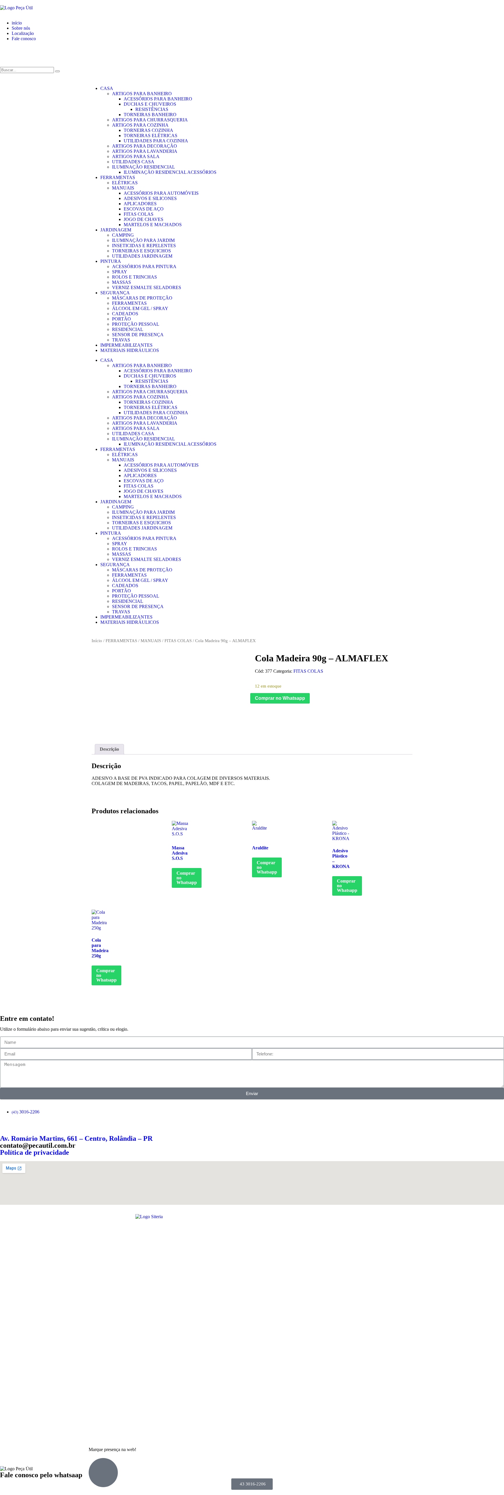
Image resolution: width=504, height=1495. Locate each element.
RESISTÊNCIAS (151, 109)
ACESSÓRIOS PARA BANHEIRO (158, 98)
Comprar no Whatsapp (280, 698)
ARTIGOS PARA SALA (136, 156)
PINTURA (110, 261)
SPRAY (119, 271)
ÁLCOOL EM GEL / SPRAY (140, 308)
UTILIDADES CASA (133, 161)
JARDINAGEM (115, 229)
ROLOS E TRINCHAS (134, 276)
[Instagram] (23, 53)
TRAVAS (121, 339)
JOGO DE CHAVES (143, 219)
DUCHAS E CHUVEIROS (150, 104)
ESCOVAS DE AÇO (144, 208)
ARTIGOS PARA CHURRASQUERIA (150, 119)
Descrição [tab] (109, 749)
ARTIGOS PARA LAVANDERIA (144, 151)
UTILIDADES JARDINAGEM (142, 256)
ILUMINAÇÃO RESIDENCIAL (143, 166)
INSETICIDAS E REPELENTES (144, 245)
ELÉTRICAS (125, 182)
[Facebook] (7, 53)
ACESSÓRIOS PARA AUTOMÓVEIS (161, 193)
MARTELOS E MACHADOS (153, 224)
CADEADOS (125, 313)
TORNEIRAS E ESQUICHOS (141, 250)
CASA (106, 88)
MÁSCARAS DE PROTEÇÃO (142, 297)
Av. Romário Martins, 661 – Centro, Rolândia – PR (76, 1138)
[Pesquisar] (57, 71)
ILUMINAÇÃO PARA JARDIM (143, 240)
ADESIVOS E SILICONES (150, 198)
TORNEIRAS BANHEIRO (150, 114)
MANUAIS (123, 187)
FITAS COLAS (138, 214)
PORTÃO (121, 318)
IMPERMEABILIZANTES (126, 345)
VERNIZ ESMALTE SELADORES (146, 287)
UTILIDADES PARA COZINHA (156, 140)
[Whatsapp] (39, 53)
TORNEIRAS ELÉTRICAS (150, 135)
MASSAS (121, 282)
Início (97, 640)
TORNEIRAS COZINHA (148, 130)
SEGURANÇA (115, 292)
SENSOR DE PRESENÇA (138, 334)
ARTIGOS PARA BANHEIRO (142, 93)
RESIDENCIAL (127, 329)
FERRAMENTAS (117, 177)
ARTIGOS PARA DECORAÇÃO (144, 146)
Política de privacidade (34, 1152)
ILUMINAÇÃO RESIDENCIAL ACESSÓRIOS (170, 172)
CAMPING (123, 235)
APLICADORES (140, 203)
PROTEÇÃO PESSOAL (135, 324)
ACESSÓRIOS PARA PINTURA (144, 266)
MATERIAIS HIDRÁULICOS (129, 350)
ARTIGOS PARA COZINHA (140, 125)
